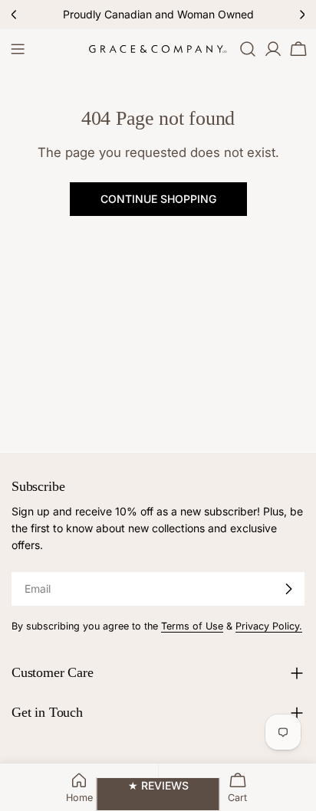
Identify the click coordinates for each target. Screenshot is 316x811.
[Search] (247, 49)
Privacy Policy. (268, 626)
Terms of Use (192, 626)
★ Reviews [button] (158, 785)
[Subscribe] (288, 588)
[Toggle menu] (17, 49)
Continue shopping (158, 198)
